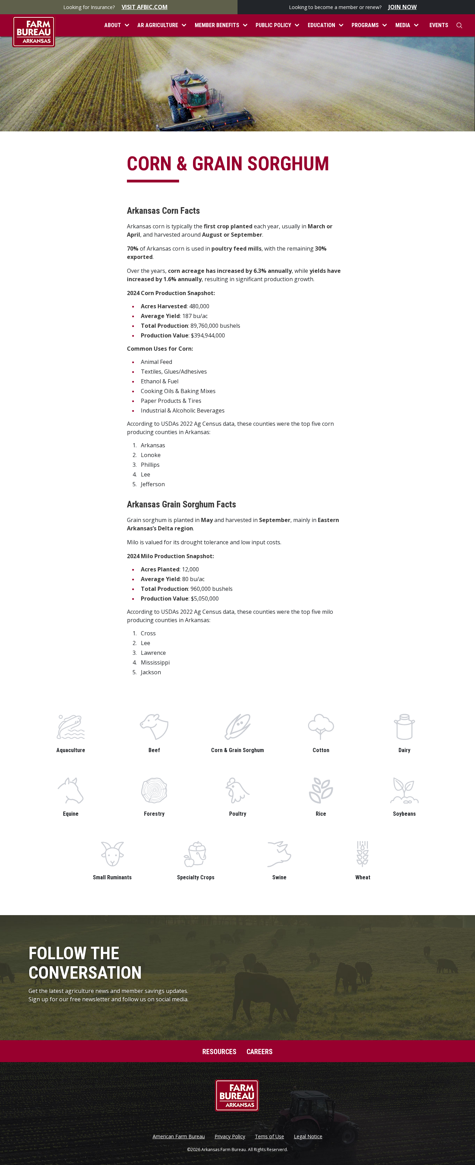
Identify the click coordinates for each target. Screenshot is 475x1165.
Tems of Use (269, 1136)
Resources (219, 1052)
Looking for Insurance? (115, 7)
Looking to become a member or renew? (353, 7)
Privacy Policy (230, 1136)
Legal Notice (308, 1136)
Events (438, 25)
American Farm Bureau (179, 1136)
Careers (260, 1052)
